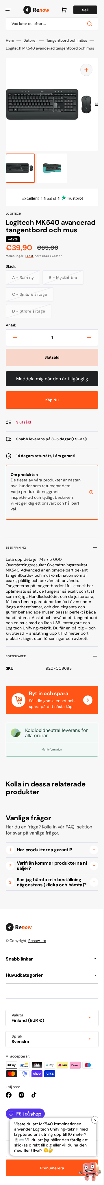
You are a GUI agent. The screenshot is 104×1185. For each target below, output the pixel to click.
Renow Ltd (37, 984)
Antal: (11, 358)
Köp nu (50, 432)
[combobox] (50, 36)
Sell (41, 22)
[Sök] (86, 36)
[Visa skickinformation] (87, 525)
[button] (8, 9)
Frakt (29, 289)
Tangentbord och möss (66, 53)
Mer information (50, 788)
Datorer (30, 53)
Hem (10, 53)
